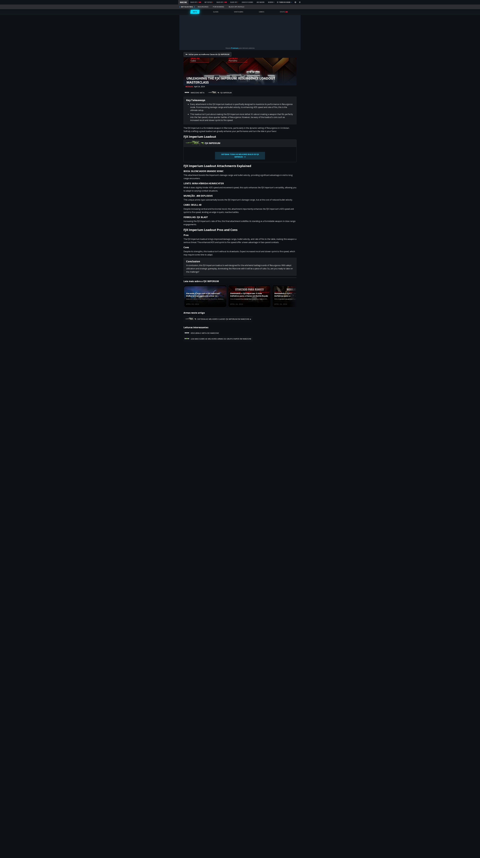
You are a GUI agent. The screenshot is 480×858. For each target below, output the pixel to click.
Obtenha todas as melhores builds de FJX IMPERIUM (240, 155)
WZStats (189, 86)
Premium (234, 48)
